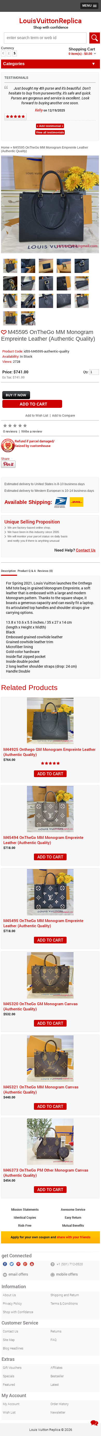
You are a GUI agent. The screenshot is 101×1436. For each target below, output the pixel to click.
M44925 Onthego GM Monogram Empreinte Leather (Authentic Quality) (49, 752)
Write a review (31, 431)
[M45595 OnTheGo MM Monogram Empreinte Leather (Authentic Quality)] (50, 252)
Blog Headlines (13, 1348)
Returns (56, 1331)
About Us (9, 1295)
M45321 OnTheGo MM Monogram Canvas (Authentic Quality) (40, 1089)
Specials (8, 1376)
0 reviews (10, 431)
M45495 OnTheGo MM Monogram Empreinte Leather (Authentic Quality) (43, 923)
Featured (9, 1384)
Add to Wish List (36, 415)
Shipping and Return (65, 1295)
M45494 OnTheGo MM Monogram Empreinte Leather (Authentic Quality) (43, 840)
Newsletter (58, 1412)
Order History (60, 1404)
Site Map (9, 1340)
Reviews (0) (45, 571)
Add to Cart (50, 773)
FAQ (53, 1340)
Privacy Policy (12, 1303)
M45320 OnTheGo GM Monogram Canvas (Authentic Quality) (40, 1006)
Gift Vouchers (12, 1367)
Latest (55, 1384)
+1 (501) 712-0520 (70, 1264)
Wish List (9, 1412)
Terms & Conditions (64, 1303)
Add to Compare (63, 415)
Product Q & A (27, 571)
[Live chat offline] (94, 1423)
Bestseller (57, 1376)
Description (8, 571)
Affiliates (56, 1367)
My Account (11, 1404)
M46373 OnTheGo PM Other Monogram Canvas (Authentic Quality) (45, 1172)
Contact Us (86, 550)
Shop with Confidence (18, 1312)
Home (5, 147)
